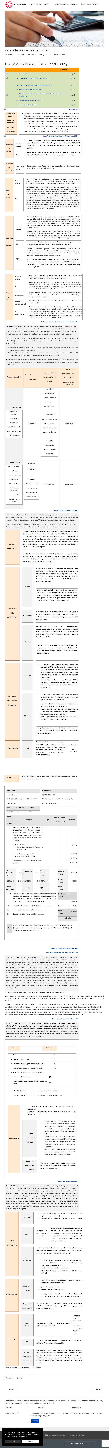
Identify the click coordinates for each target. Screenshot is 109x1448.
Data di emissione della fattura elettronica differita (35, 85)
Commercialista (36, 4)
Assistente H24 (81, 1443)
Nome (8, 1407)
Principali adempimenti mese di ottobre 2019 (34, 78)
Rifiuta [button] (13, 1441)
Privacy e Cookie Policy (77, 1435)
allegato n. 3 (65, 1270)
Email (41, 1407)
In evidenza (23, 74)
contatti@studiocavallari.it (58, 1435)
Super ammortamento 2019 (28, 105)
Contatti (47, 13)
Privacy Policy (12, 1413)
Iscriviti (35, 1421)
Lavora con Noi (36, 13)
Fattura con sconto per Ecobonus (30, 89)
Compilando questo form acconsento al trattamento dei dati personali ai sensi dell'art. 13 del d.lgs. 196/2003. (67, 1414)
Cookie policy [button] (10, 1436)
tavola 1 (39, 1068)
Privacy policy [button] (21, 1436)
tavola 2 (41, 1072)
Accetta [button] (30, 1441)
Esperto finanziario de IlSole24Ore (66, 4)
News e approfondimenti (89, 4)
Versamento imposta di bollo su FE (30, 100)
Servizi (46, 4)
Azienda (75, 1407)
